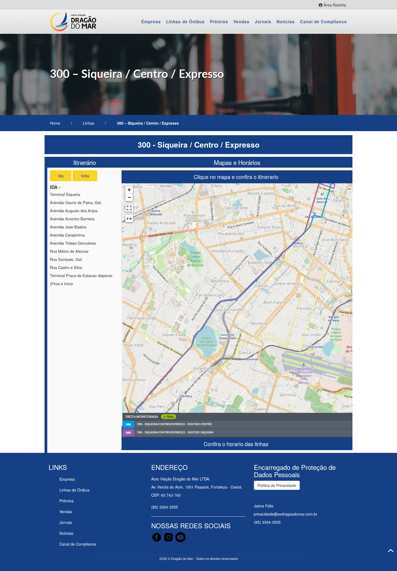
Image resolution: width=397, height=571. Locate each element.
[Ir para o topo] (390, 550)
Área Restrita (327, 5)
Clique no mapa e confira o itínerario (237, 177)
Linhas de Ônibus (185, 22)
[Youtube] (180, 536)
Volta (85, 175)
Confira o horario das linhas (237, 444)
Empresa (151, 22)
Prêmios (219, 22)
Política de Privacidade (276, 485)
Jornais (263, 22)
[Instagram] (169, 536)
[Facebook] (157, 536)
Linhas (88, 123)
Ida (60, 175)
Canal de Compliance (323, 22)
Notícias (286, 22)
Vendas (241, 22)
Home (55, 123)
